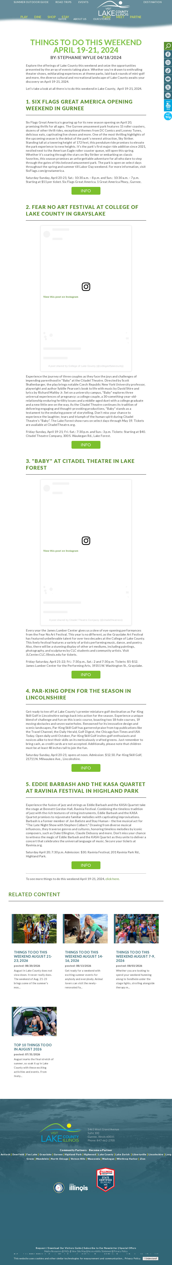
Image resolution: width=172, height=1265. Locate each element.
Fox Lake (31, 1154)
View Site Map (79, 1251)
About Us (80, 18)
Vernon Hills (78, 1158)
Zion (142, 1158)
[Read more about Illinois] (78, 1194)
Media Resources (53, 1251)
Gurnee (58, 1154)
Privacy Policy (120, 1251)
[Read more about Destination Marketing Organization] (59, 1194)
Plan (107, 17)
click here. (112, 879)
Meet (120, 17)
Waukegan (108, 1158)
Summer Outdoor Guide (31, 2)
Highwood (90, 1154)
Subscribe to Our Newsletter (100, 1248)
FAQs (67, 1251)
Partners (137, 17)
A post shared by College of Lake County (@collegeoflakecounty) (86, 366)
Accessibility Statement (100, 1251)
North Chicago (60, 1158)
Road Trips (63, 2)
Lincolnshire (155, 1154)
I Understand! (150, 1258)
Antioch (5, 1154)
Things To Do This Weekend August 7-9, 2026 (135, 956)
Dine (37, 17)
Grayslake (45, 1154)
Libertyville (139, 1154)
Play (24, 17)
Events (83, 2)
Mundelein (42, 1158)
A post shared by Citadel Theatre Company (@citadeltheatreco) (86, 620)
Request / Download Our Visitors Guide (59, 1248)
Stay (65, 17)
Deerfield (18, 1154)
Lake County (105, 1154)
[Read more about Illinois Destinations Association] (105, 1194)
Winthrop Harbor (127, 1158)
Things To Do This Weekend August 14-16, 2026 (84, 956)
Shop (52, 17)
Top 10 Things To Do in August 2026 (33, 1047)
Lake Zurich (122, 1154)
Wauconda (94, 1158)
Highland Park (73, 1154)
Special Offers (127, 1248)
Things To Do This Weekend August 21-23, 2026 (33, 956)
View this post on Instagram (60, 296)
